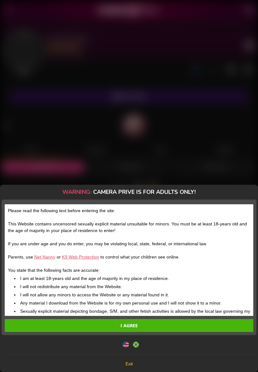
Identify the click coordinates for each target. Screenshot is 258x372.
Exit (129, 363)
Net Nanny (44, 256)
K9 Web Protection (80, 256)
